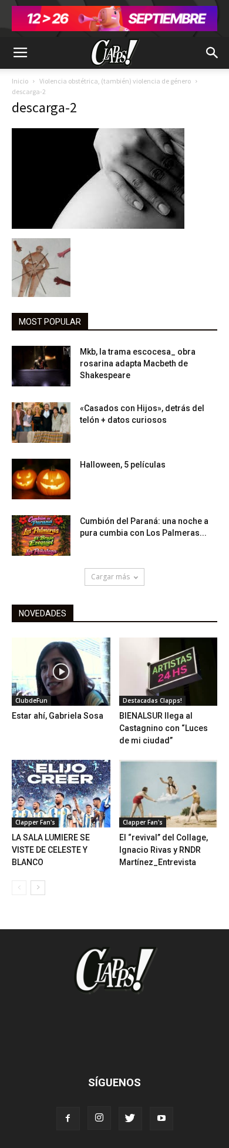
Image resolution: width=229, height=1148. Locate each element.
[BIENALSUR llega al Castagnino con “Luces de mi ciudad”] (168, 671)
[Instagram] (99, 1118)
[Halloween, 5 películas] (41, 479)
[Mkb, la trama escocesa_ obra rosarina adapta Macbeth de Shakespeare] (41, 366)
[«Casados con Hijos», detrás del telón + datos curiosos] (41, 422)
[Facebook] (68, 1118)
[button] (212, 53)
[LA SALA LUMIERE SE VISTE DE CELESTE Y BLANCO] (61, 793)
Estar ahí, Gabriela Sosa (57, 715)
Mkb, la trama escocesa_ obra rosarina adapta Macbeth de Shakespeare (138, 363)
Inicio (20, 80)
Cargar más (110, 577)
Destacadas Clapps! (152, 700)
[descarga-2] (98, 226)
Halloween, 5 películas (123, 464)
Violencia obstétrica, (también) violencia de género (115, 80)
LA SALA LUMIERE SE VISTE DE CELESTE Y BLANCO (51, 850)
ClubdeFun (31, 700)
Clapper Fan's (35, 822)
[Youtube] (161, 1118)
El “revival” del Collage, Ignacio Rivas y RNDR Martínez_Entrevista (163, 850)
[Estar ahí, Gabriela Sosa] (61, 671)
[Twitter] (130, 1118)
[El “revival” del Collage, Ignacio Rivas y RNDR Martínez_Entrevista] (168, 793)
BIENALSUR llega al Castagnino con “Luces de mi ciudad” (163, 728)
